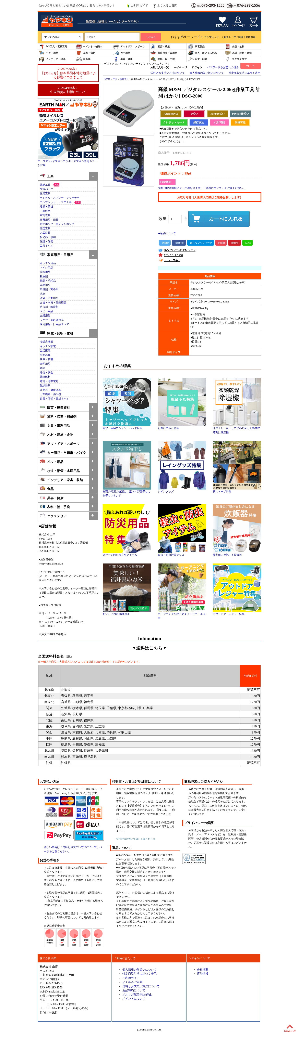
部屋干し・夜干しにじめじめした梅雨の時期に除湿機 (236, 430)
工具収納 (45, 211)
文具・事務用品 (58, 425)
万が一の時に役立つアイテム (120, 555)
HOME (107, 79)
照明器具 (45, 355)
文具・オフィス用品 (206, 52)
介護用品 (45, 315)
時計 (42, 368)
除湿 (240, 37)
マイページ (180, 67)
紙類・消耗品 (48, 280)
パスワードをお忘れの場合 (223, 67)
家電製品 (200, 46)
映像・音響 (46, 359)
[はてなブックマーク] (200, 243)
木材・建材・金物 (242, 52)
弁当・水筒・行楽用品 (53, 302)
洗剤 (42, 294)
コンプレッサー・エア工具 (56, 202)
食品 (50, 489)
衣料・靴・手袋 (166, 59)
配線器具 (45, 385)
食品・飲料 (238, 46)
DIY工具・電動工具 (56, 46)
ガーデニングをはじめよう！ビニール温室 (181, 616)
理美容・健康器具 (50, 390)
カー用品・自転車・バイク (66, 452)
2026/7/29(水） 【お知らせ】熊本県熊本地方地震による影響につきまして (68, 73)
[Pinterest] (234, 243)
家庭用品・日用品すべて (54, 324)
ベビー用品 (46, 311)
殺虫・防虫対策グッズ (171, 555)
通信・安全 (46, 372)
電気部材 (45, 376)
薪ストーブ (230, 37)
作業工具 (45, 193)
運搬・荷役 (46, 206)
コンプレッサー (212, 37)
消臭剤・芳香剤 (49, 289)
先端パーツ (46, 189)
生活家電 (45, 350)
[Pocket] (221, 243)
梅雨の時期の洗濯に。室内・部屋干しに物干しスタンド (126, 493)
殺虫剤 (44, 276)
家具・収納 (89, 52)
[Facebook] (179, 243)
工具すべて (46, 245)
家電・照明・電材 (60, 333)
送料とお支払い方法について (168, 73)
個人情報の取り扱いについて (207, 73)
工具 (50, 176)
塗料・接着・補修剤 (61, 416)
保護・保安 (46, 241)
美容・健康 (126, 59)
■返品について (167, 233)
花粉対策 (250, 37)
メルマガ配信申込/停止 (137, 994)
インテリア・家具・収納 (65, 480)
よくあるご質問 (167, 5)
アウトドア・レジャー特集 (228, 614)
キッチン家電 (48, 346)
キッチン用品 (48, 263)
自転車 (87, 59)
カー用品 (125, 52)
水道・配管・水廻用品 (63, 470)
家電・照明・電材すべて (54, 398)
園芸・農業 (164, 46)
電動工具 (45, 184)
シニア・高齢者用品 (52, 320)
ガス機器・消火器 (50, 394)
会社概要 (202, 969)
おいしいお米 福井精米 (116, 614)
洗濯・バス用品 (49, 298)
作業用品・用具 (49, 219)
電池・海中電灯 (49, 381)
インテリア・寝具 (55, 59)
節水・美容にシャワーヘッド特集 (122, 428)
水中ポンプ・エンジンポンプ (57, 224)
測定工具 (45, 228)
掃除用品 (45, 272)
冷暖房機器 (46, 341)
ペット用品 (52, 52)
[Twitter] (165, 243)
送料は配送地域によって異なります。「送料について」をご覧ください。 (202, 188)
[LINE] (247, 243)
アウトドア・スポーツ (132, 46)
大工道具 (45, 232)
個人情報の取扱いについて (139, 969)
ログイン (197, 67)
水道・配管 (201, 59)
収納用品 (45, 285)
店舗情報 (202, 973)
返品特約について (133, 990)
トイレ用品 (46, 267)
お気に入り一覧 (159, 67)
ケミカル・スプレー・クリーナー (60, 197)
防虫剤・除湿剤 (49, 307)
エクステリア (239, 59)
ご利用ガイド (139, 5)
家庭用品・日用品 (167, 52)
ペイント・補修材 (93, 46)
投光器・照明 (48, 237)
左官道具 (45, 215)
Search (151, 37)
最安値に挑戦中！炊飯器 (227, 555)
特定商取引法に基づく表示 (244, 73)
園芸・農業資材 (58, 407)
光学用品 (45, 363)
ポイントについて (133, 998)
